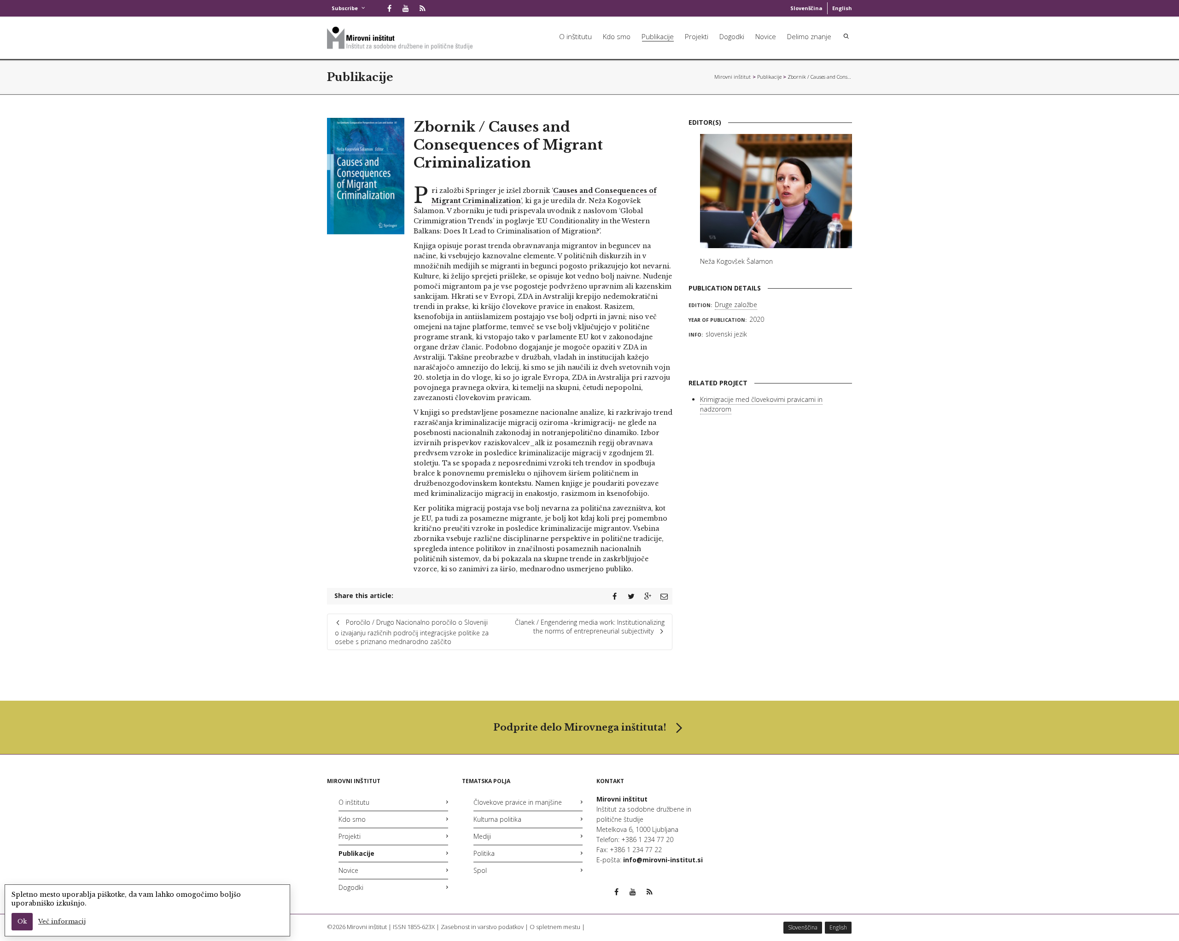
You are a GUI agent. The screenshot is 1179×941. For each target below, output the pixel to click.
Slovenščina (806, 8)
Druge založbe (736, 304)
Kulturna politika (497, 819)
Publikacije (658, 36)
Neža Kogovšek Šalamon (736, 261)
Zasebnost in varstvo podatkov (482, 927)
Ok (22, 921)
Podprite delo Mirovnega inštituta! (579, 727)
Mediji (482, 836)
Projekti (696, 36)
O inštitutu (575, 36)
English (842, 8)
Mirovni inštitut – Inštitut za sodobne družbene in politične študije (732, 76)
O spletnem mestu (555, 927)
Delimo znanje (809, 36)
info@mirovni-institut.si (663, 859)
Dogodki (731, 36)
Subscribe (345, 8)
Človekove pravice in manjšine (517, 802)
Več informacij (62, 921)
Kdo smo (616, 36)
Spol (480, 870)
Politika (484, 853)
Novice (765, 36)
